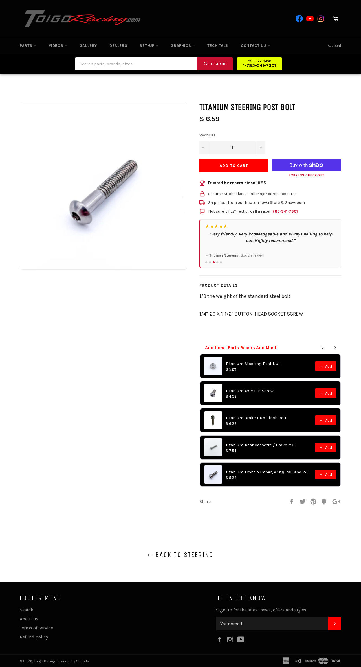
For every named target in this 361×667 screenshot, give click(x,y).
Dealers (118, 45)
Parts (27, 45)
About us (29, 619)
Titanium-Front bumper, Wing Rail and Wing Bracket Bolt (269, 471)
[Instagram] (320, 18)
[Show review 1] (206, 262)
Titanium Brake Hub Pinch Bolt (256, 417)
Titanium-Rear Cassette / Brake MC (260, 444)
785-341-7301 (285, 211)
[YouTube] (310, 18)
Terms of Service (36, 628)
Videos (57, 45)
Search (26, 610)
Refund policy (34, 637)
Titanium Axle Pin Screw (250, 390)
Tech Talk (217, 45)
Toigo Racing (44, 661)
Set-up (148, 45)
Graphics (181, 45)
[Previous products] (322, 348)
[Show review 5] (221, 262)
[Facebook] (299, 18)
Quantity (207, 135)
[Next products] (335, 348)
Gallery (88, 45)
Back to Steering (183, 555)
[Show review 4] (217, 262)
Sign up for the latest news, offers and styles (261, 610)
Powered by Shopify (73, 661)
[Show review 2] (210, 262)
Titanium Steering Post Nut (253, 363)
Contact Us (254, 45)
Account (334, 45)
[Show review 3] (214, 262)
